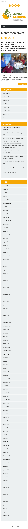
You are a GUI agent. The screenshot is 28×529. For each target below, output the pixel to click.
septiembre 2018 (7, 326)
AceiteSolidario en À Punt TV (10, 176)
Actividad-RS (22, 84)
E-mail (16, 6)
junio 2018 (5, 333)
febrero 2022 (6, 252)
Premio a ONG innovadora (9, 172)
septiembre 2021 (7, 263)
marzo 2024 (6, 217)
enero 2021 (5, 280)
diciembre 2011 (6, 519)
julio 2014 (5, 431)
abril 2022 (5, 245)
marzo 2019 (6, 315)
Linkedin (10, 5)
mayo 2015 (5, 413)
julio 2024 (5, 206)
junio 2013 (5, 477)
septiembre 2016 (7, 382)
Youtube (13, 5)
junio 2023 (5, 227)
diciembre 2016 (6, 378)
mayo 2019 (5, 308)
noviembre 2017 (7, 350)
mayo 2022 (5, 242)
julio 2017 (5, 361)
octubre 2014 (6, 424)
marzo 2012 (6, 515)
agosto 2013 (6, 470)
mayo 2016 (5, 389)
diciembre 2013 (6, 456)
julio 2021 (5, 266)
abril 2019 (5, 312)
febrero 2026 (6, 189)
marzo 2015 (6, 417)
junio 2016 (5, 385)
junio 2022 (5, 238)
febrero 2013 (6, 491)
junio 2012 (5, 508)
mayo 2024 (5, 213)
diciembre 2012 (6, 498)
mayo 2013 (5, 480)
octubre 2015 (6, 403)
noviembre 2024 (7, 203)
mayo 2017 (5, 364)
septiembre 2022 (7, 235)
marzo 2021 (6, 277)
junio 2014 (5, 434)
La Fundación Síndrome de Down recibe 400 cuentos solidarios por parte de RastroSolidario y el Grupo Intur (13, 47)
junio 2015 (5, 410)
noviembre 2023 (7, 220)
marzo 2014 (6, 445)
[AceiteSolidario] (14, 20)
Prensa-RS (5, 117)
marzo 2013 (6, 487)
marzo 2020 (6, 291)
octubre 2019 (6, 301)
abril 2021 (5, 273)
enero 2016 (5, 396)
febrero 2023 (6, 231)
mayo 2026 (5, 185)
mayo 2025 (5, 196)
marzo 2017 (6, 371)
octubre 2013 (6, 463)
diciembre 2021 (6, 256)
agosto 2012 (6, 505)
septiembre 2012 (7, 501)
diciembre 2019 (6, 294)
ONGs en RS (6, 114)
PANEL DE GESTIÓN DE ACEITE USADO (13, 138)
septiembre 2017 (7, 357)
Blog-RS (5, 103)
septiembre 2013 (7, 466)
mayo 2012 (5, 512)
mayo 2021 (5, 270)
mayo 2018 (5, 336)
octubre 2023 (6, 224)
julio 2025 (5, 192)
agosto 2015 (6, 406)
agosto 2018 (6, 329)
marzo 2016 (6, 392)
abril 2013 (5, 484)
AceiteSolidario (6, 93)
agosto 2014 (6, 427)
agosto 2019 (6, 305)
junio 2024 (5, 210)
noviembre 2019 (7, 298)
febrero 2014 (6, 448)
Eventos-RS (6, 107)
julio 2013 (5, 473)
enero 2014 (5, 452)
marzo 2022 (6, 249)
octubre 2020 (6, 287)
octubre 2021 (6, 259)
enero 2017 (5, 375)
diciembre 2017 (6, 347)
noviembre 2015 (7, 399)
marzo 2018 (6, 343)
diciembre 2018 (6, 319)
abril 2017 (5, 368)
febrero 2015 (6, 420)
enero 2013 (5, 494)
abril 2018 (5, 340)
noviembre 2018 (7, 322)
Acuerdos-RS (6, 100)
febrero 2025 (6, 199)
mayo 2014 (5, 438)
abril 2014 (5, 441)
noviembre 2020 (7, 284)
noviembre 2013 (7, 459)
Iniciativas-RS (6, 110)
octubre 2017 (6, 354)
